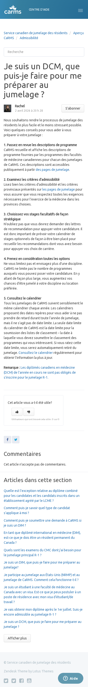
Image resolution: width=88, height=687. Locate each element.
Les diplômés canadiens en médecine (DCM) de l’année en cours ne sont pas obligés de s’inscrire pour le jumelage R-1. (40, 372)
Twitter (15, 439)
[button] (80, 9)
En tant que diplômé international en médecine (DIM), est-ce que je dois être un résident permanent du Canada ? (42, 537)
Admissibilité (29, 38)
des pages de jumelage (52, 170)
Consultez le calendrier (36, 353)
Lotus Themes (43, 671)
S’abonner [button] (72, 108)
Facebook (7, 439)
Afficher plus (17, 638)
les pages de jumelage (58, 189)
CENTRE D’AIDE (39, 9)
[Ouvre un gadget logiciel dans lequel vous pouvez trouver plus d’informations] (70, 679)
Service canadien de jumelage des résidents (36, 33)
